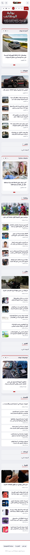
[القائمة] (27, 2)
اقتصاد (25, 397)
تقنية (26, 465)
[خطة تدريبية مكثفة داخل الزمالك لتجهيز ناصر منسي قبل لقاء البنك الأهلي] (15, 262)
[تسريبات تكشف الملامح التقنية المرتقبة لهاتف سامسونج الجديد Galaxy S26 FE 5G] (16, 391)
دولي (26, 271)
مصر (26, 144)
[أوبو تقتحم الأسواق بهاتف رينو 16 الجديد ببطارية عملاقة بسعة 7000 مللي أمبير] (15, 512)
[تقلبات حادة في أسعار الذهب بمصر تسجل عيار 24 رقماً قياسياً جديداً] (15, 375)
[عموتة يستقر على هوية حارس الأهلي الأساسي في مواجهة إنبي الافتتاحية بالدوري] (10, 192)
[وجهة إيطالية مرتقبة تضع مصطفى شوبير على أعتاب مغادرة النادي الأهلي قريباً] (19, 192)
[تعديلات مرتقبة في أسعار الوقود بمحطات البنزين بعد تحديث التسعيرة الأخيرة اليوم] (15, 443)
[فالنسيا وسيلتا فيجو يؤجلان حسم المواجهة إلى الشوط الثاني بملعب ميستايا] (15, 253)
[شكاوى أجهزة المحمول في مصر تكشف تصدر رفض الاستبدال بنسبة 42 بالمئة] (14, 391)
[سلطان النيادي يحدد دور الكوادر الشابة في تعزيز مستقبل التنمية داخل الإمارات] (15, 309)
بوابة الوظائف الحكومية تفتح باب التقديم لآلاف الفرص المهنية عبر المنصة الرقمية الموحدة (15, 20)
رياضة (26, 198)
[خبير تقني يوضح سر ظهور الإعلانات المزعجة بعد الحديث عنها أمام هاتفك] (15, 480)
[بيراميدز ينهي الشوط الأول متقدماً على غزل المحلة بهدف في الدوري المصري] (15, 212)
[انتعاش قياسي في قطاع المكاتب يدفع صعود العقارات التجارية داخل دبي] (15, 334)
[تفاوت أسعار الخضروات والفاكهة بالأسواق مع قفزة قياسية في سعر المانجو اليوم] (15, 421)
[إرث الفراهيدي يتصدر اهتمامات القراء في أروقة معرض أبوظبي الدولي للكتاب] (15, 326)
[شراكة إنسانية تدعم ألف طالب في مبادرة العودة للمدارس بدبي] (16, 192)
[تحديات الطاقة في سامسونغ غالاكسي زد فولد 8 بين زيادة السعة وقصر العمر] (15, 521)
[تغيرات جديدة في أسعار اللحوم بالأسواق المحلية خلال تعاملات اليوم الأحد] (10, 391)
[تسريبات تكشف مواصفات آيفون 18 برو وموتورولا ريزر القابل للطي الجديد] (15, 503)
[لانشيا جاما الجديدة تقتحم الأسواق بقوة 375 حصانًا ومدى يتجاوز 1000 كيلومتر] (15, 108)
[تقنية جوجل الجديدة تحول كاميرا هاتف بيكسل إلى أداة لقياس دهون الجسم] (15, 529)
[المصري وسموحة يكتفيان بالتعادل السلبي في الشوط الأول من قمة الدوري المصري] (15, 227)
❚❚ (6, 8)
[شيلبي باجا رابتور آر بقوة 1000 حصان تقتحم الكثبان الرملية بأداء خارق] (15, 85)
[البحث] (2, 2)
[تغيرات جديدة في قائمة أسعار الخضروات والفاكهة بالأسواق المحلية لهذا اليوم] (19, 391)
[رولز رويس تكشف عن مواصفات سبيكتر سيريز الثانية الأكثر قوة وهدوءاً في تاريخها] (15, 135)
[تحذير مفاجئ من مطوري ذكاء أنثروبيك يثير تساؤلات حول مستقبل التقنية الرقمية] (15, 117)
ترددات (25, 452)
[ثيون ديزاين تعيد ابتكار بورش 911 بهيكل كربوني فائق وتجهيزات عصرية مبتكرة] (15, 126)
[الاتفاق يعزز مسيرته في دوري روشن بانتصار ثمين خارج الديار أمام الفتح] (15, 236)
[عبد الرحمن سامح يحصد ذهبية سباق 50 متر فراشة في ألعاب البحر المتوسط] (15, 245)
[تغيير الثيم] (6, 2)
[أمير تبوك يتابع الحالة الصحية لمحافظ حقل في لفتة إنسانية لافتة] (14, 192)
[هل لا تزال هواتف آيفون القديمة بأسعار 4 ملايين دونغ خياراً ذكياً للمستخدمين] (15, 494)
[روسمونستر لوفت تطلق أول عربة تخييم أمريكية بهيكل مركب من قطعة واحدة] (15, 100)
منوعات (25, 70)
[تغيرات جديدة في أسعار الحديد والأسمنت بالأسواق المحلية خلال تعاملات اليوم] (15, 405)
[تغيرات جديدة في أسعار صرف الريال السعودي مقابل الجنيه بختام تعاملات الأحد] (15, 428)
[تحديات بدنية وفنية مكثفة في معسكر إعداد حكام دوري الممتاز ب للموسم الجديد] (15, 176)
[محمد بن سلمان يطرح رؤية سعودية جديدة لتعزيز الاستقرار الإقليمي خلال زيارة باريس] (15, 300)
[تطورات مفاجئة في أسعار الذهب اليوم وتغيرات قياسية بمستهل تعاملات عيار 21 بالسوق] (15, 435)
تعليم (26, 343)
